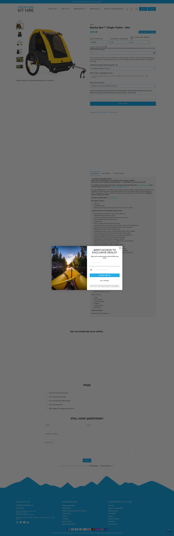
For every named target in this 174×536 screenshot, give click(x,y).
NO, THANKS (104, 280)
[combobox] (92, 270)
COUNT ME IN (104, 275)
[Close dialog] (120, 248)
